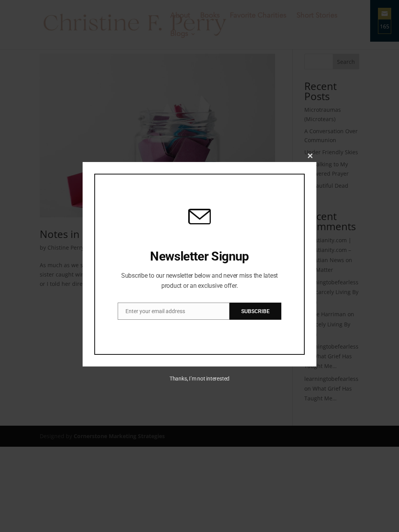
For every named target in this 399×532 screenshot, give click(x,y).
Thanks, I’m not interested (199, 378)
